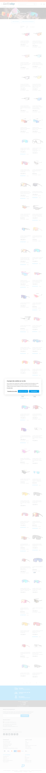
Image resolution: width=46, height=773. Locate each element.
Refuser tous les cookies (23, 391)
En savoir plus (10, 387)
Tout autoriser (34, 391)
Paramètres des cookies (12, 391)
